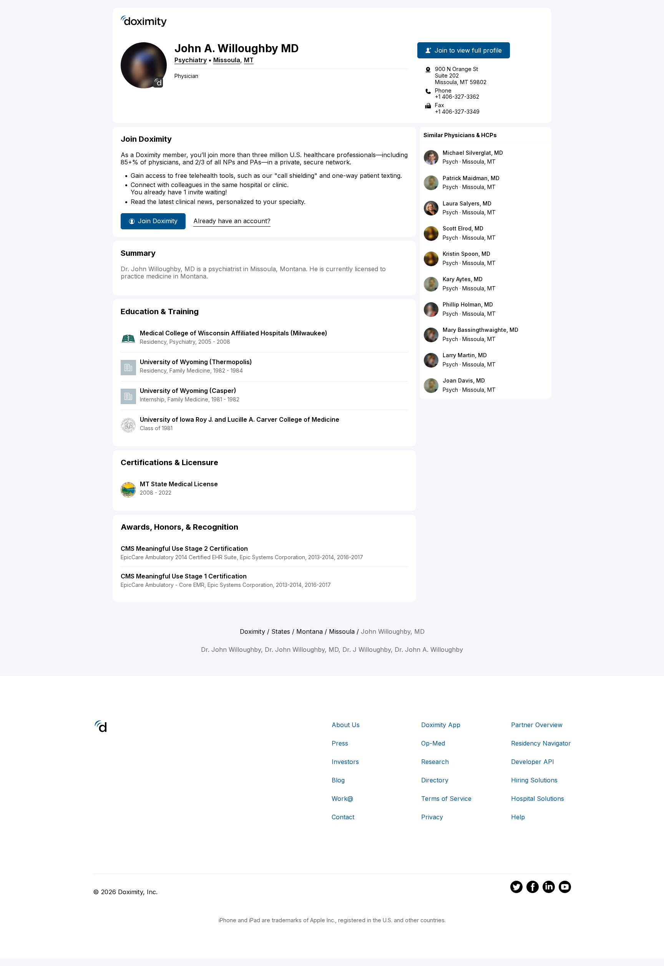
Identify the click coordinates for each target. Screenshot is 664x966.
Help (518, 817)
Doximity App (440, 725)
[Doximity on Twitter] (516, 888)
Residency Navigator (541, 743)
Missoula (226, 60)
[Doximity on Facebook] (532, 888)
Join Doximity (158, 221)
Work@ (342, 798)
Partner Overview (537, 725)
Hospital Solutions (537, 798)
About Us (346, 725)
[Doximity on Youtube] (565, 888)
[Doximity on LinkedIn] (549, 888)
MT (249, 60)
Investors (345, 762)
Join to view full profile (468, 50)
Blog (338, 780)
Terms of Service (446, 798)
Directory (434, 780)
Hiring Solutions (534, 780)
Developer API (532, 762)
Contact (343, 817)
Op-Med (433, 743)
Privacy (432, 817)
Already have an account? (232, 221)
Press (340, 743)
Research (435, 762)
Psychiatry (190, 60)
